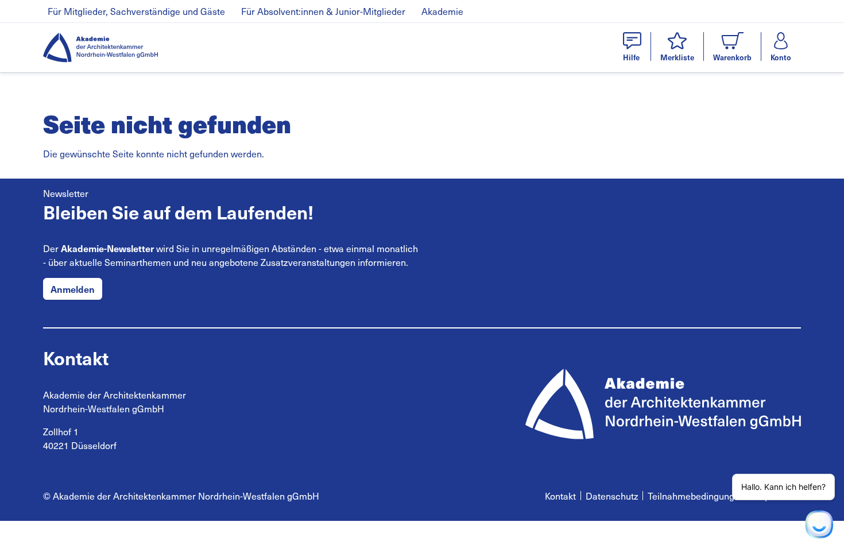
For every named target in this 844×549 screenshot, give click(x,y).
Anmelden (73, 289)
